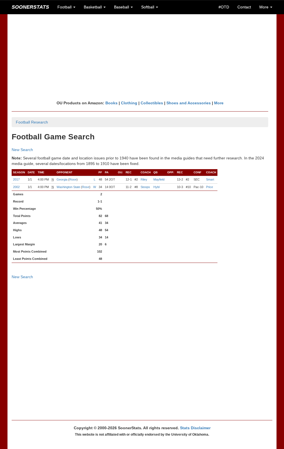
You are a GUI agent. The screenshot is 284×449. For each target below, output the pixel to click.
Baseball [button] (122, 7)
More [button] (264, 7)
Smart (210, 179)
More (219, 103)
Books (111, 103)
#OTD (224, 7)
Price (209, 187)
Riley (144, 179)
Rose (73, 179)
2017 (16, 179)
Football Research (32, 122)
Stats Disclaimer (195, 428)
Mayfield (158, 179)
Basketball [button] (93, 7)
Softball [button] (148, 7)
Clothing (129, 103)
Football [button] (65, 7)
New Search (22, 149)
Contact (244, 7)
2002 (16, 187)
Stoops (145, 187)
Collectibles (152, 103)
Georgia (62, 179)
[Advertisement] (142, 57)
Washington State (68, 187)
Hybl (156, 187)
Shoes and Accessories (188, 103)
